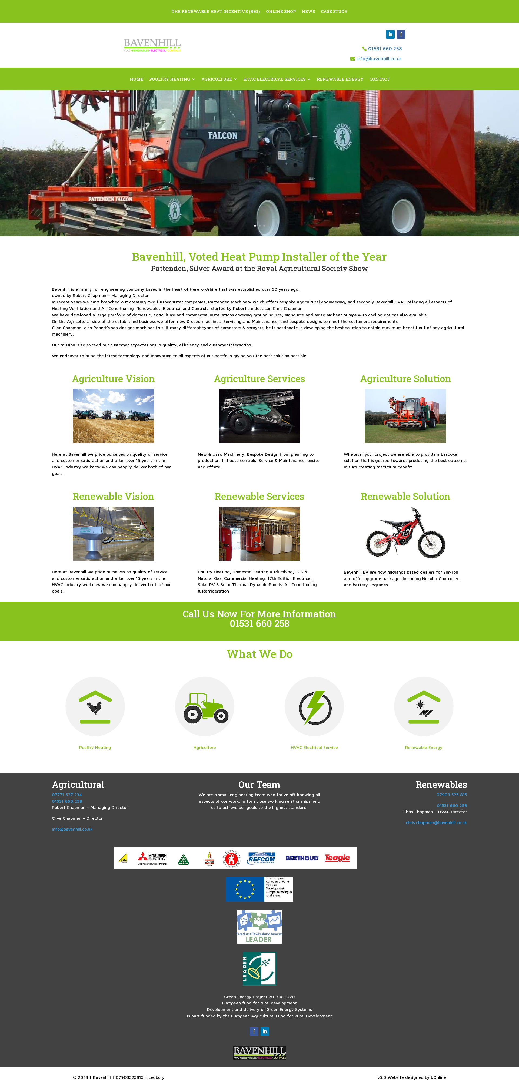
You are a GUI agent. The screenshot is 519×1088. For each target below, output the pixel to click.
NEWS (308, 11)
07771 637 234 (67, 794)
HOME (136, 79)
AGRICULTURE (216, 79)
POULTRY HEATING (169, 79)
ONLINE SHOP (281, 11)
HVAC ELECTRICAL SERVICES (274, 79)
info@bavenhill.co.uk (379, 58)
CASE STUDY (334, 11)
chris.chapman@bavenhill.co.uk (436, 822)
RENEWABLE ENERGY (340, 79)
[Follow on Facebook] (401, 34)
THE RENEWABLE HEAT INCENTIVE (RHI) (216, 11)
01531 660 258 (385, 48)
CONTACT (380, 79)
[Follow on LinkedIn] (390, 34)
